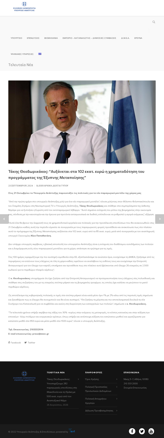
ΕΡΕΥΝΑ (138, 38)
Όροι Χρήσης (92, 379)
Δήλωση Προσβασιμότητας (99, 410)
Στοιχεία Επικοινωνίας (135, 387)
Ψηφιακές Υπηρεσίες (22, 54)
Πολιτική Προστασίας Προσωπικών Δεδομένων (98, 388)
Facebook (15, 342)
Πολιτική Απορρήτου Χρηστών (96, 400)
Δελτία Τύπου (60, 185)
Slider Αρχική (44, 185)
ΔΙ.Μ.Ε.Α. (125, 38)
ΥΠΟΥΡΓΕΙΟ (16, 38)
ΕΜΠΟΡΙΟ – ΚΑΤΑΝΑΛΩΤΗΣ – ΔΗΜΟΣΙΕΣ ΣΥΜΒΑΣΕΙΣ (89, 38)
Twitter (31, 342)
